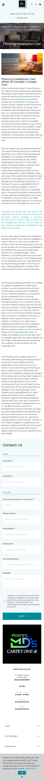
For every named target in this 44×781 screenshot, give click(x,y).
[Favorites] (36, 4)
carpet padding (21, 332)
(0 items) (40, 4)
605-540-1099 (22, 18)
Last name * (7, 476)
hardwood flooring (26, 99)
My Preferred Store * (11, 559)
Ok (22, 773)
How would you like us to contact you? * (18, 499)
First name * (7, 461)
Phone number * (9, 513)
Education (10, 746)
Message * (7, 573)
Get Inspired (11, 736)
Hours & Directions (22, 680)
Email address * (9, 528)
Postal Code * (8, 544)
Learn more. (30, 769)
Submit (22, 616)
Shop (7, 726)
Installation (34, 27)
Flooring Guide (20, 27)
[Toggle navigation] (3, 4)
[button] (31, 4)
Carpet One (6, 27)
